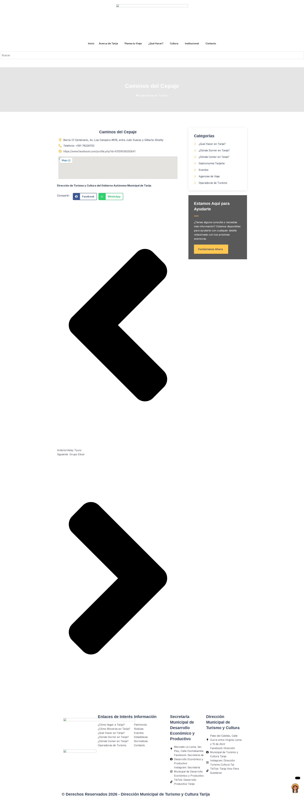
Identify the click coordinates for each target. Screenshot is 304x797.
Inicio (91, 43)
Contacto (211, 43)
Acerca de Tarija (108, 43)
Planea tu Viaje (133, 43)
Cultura (174, 43)
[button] (85, 196)
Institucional (192, 43)
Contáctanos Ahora (210, 249)
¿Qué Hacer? (155, 43)
